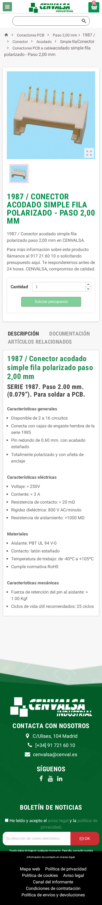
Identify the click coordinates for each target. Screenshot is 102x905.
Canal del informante (53, 881)
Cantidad (19, 286)
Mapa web (30, 869)
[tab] (23, 334)
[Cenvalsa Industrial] (51, 7)
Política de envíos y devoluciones (53, 894)
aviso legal (58, 820)
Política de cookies (40, 875)
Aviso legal (73, 875)
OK (87, 838)
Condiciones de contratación (53, 888)
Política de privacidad (65, 869)
